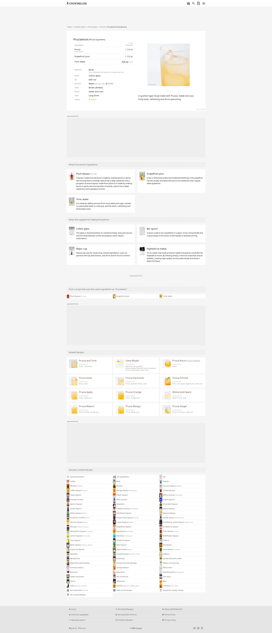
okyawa (139, 628)
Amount (129, 45)
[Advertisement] (136, 138)
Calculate (110, 84)
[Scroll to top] (267, 622)
